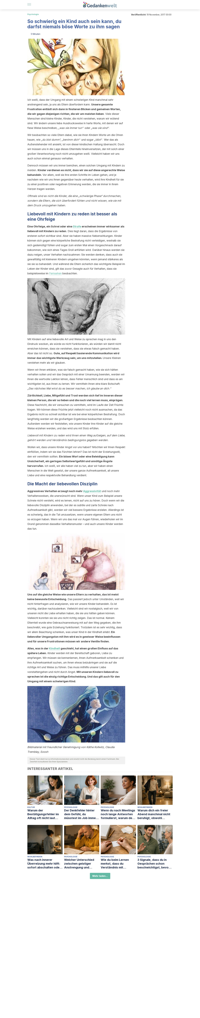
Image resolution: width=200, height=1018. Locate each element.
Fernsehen (55, 273)
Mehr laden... (100, 875)
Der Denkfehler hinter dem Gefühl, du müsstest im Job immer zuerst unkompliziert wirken (80, 814)
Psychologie (33, 14)
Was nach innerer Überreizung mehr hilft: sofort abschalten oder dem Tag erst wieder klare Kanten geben (44, 863)
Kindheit (54, 648)
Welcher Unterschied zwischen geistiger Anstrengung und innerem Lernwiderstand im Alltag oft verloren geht (81, 863)
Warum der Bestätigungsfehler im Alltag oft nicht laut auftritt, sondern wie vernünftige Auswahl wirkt (43, 814)
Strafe (77, 226)
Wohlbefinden (144, 807)
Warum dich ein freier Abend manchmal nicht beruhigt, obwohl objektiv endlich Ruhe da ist (154, 814)
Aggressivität (92, 491)
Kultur (31, 807)
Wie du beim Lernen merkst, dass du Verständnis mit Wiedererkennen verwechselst (115, 863)
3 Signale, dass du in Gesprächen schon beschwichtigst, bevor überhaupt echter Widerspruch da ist (153, 863)
